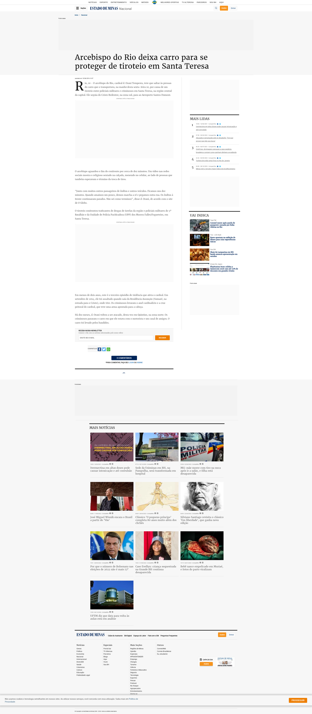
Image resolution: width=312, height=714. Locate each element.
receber (162, 338)
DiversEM (80, 662)
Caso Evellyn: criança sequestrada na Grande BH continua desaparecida (155, 569)
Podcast (133, 683)
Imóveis (144, 2)
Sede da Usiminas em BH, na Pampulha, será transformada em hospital (155, 470)
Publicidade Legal (83, 675)
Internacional (82, 659)
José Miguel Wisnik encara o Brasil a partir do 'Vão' (111, 518)
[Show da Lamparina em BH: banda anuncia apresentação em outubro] (199, 254)
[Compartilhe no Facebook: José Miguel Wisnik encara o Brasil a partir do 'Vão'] (110, 513)
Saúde (79, 665)
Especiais (133, 654)
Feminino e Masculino (138, 670)
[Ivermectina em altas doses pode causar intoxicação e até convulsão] (111, 447)
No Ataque (134, 686)
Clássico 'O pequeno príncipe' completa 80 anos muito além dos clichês (155, 520)
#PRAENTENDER (136, 657)
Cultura (79, 670)
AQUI (221, 2)
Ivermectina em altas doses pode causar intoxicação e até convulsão (111, 469)
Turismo (133, 665)
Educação (80, 672)
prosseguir (298, 700)
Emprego (133, 659)
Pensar (133, 681)
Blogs (105, 657)
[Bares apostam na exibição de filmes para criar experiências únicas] (199, 240)
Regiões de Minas (136, 649)
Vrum (105, 662)
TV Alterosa (188, 2)
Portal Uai (107, 649)
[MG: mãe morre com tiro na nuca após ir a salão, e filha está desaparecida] (202, 447)
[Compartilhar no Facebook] (99, 349)
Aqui (105, 659)
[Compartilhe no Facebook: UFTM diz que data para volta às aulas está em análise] (110, 612)
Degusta (133, 672)
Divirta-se (133, 694)
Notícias (92, 2)
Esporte (104, 2)
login (131, 362)
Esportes (133, 678)
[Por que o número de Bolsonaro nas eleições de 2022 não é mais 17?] (111, 545)
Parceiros (202, 2)
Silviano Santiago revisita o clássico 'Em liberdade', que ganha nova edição (202, 520)
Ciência (133, 667)
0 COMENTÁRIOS (124, 358)
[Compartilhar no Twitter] (104, 349)
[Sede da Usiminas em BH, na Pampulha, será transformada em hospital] (157, 447)
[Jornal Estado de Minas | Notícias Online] (104, 9)
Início (76, 15)
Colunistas (81, 667)
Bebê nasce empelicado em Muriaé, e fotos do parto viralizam (201, 568)
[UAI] (154, 2)
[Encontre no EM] (216, 8)
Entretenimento (119, 2)
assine (140, 362)
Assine (223, 8)
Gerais (79, 649)
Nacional (125, 9)
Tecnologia (134, 675)
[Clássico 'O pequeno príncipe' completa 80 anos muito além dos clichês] (157, 496)
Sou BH (213, 2)
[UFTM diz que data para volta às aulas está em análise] (111, 595)
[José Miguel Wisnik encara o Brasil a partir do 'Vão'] (111, 496)
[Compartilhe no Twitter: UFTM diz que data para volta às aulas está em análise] (112, 612)
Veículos (134, 2)
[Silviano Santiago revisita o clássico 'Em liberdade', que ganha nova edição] (202, 496)
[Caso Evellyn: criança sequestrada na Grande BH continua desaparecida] (157, 545)
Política (79, 651)
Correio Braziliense (164, 651)
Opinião (133, 651)
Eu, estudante (162, 654)
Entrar (233, 8)
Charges (133, 662)
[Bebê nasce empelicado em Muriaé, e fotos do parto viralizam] (202, 545)
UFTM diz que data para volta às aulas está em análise (109, 617)
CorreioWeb (161, 649)
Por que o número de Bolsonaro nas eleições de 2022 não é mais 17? (111, 568)
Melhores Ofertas (170, 2)
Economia (80, 654)
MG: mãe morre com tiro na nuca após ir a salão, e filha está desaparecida (200, 470)
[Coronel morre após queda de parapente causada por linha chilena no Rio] (199, 225)
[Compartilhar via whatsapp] (108, 349)
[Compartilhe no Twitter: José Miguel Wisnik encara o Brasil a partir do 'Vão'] (112, 513)
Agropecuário (135, 688)
